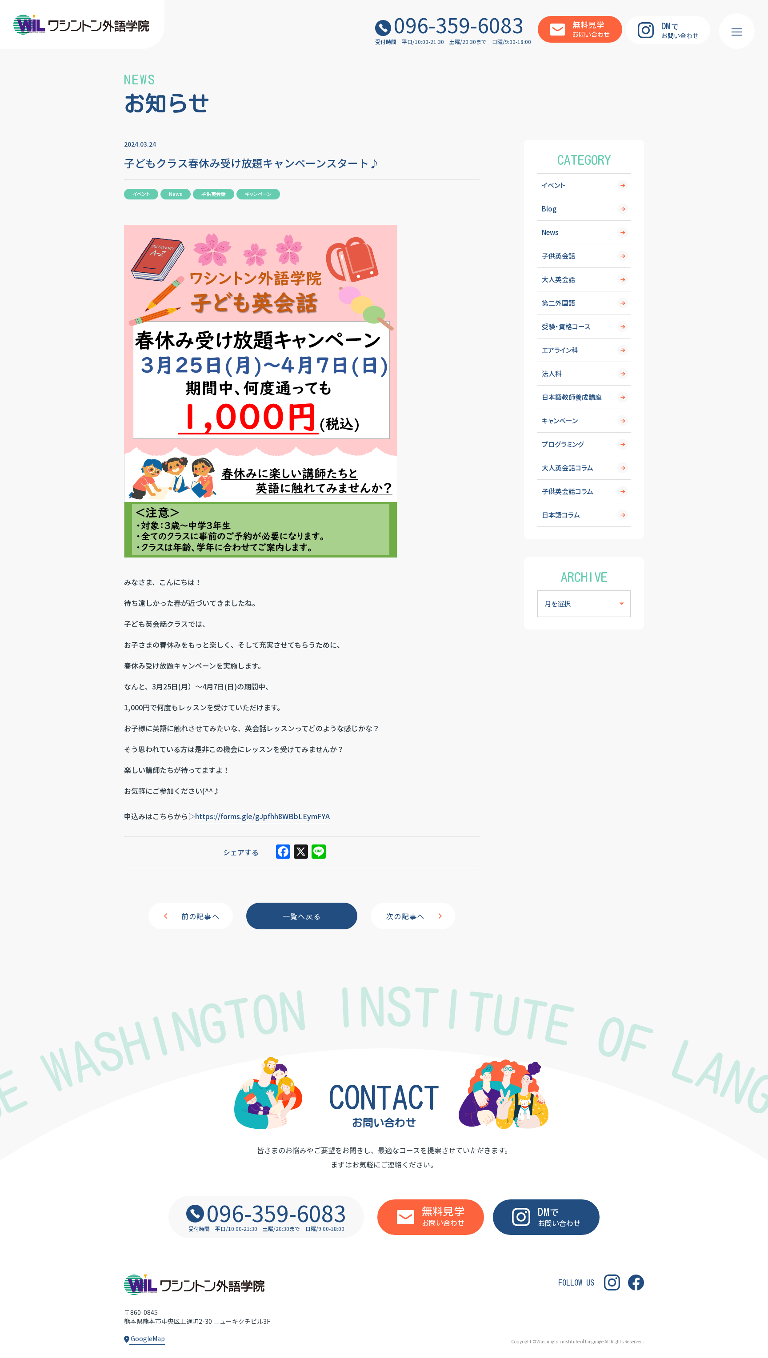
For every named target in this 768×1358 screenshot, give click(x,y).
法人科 (552, 373)
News (550, 232)
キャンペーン (560, 420)
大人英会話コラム (567, 467)
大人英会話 (558, 279)
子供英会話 (558, 255)
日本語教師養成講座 (572, 397)
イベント (553, 185)
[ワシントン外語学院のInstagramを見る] (612, 1282)
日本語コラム (561, 514)
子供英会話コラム (567, 491)
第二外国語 (558, 302)
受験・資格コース (566, 326)
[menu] (737, 31)
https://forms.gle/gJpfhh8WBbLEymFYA (262, 816)
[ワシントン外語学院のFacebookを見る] (636, 1282)
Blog (549, 208)
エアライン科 (560, 349)
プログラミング (563, 444)
